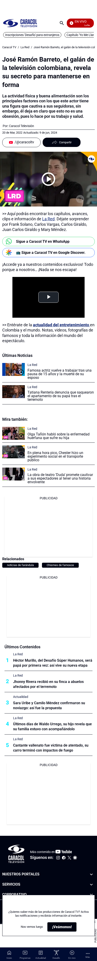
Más (87, 957)
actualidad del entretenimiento (61, 324)
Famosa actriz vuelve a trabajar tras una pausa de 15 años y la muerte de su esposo (60, 374)
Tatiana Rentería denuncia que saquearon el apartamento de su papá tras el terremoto (61, 396)
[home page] (20, 23)
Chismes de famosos (60, 565)
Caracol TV (9, 47)
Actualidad (20, 697)
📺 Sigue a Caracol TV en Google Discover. (50, 252)
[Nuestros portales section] (91, 874)
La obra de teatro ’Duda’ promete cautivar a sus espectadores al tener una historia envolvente (60, 478)
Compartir (65, 142)
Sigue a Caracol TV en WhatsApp (42, 241)
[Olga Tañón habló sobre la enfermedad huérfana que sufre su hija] (13, 433)
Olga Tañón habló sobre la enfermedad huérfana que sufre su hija (59, 436)
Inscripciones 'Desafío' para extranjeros (32, 35)
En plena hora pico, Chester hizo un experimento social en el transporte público (55, 456)
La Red (25, 47)
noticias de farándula (20, 565)
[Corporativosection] (91, 894)
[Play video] (48, 179)
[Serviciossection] (91, 884)
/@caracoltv (24, 142)
